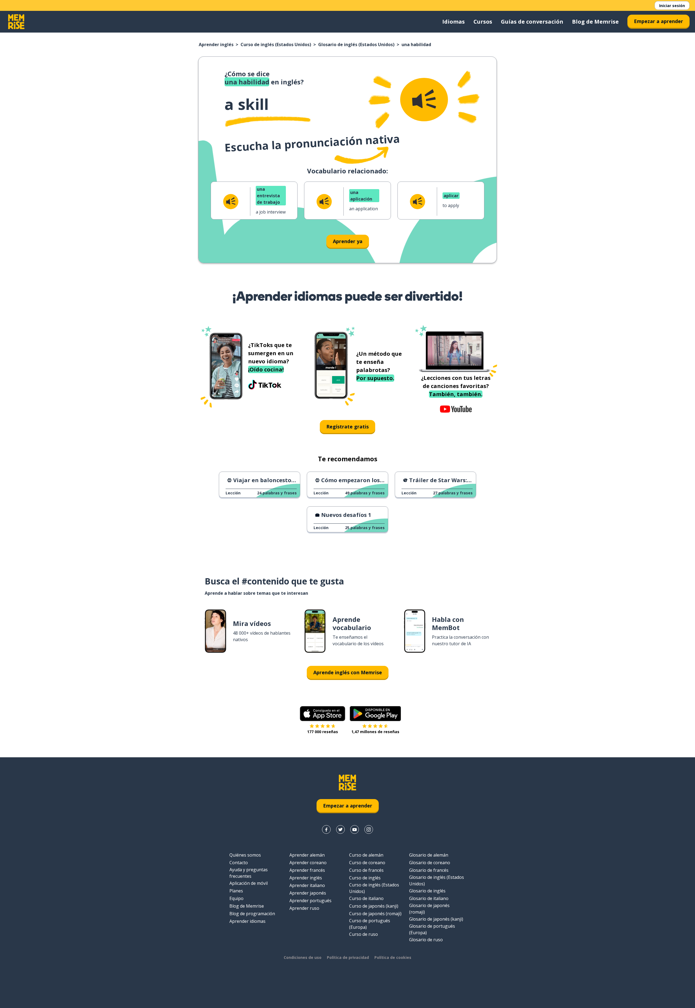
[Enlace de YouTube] (354, 829)
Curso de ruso (363, 934)
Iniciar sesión (672, 5)
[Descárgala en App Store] (322, 713)
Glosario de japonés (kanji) (436, 919)
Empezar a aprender (658, 21)
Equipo (236, 898)
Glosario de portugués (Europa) (432, 929)
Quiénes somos (245, 855)
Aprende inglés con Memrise (347, 672)
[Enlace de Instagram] (368, 829)
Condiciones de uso (302, 957)
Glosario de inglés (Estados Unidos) (356, 44)
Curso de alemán (366, 855)
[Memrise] (16, 22)
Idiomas (453, 21)
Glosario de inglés (427, 891)
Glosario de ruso (426, 940)
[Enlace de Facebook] (326, 829)
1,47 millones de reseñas (375, 731)
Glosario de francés (428, 870)
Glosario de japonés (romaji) (429, 908)
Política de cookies (392, 957)
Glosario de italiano (428, 898)
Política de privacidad (348, 957)
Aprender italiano (307, 885)
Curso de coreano (367, 863)
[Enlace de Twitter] (340, 829)
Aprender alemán (307, 855)
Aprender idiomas (247, 921)
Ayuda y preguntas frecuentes (248, 873)
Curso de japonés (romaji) (375, 914)
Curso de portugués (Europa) (369, 924)
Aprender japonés (307, 893)
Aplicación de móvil (248, 883)
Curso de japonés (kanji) (373, 906)
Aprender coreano (308, 863)
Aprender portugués (310, 901)
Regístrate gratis (347, 426)
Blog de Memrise (595, 21)
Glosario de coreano (429, 863)
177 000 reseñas (322, 731)
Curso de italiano (366, 898)
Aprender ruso (304, 908)
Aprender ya (347, 241)
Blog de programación (252, 914)
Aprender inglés (216, 44)
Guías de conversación (532, 21)
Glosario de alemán (428, 855)
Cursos (482, 21)
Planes (236, 891)
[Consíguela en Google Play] (375, 713)
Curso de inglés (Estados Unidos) (276, 44)
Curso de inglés (365, 878)
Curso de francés (366, 870)
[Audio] (424, 99)
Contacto (238, 863)
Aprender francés (307, 870)
